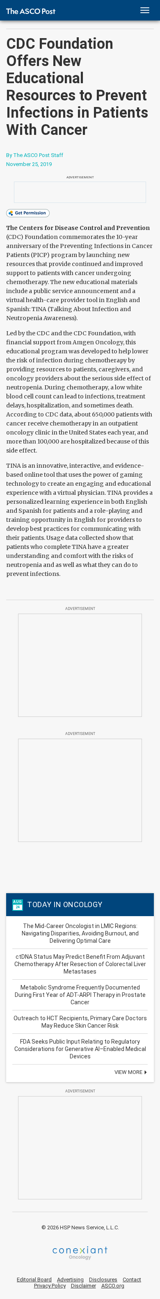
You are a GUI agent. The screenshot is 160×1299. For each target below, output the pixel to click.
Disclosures (103, 1279)
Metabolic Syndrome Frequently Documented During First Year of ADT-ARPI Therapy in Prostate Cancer (80, 995)
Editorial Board (34, 1279)
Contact (132, 1279)
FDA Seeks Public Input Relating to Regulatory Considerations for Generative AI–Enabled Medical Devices (80, 1049)
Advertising (70, 1279)
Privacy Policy (50, 1286)
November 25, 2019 (29, 164)
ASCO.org (112, 1286)
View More (129, 1072)
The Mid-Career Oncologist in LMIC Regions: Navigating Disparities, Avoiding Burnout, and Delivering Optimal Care (80, 933)
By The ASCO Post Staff (34, 155)
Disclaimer (83, 1286)
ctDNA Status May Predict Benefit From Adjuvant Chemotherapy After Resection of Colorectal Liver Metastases (80, 964)
